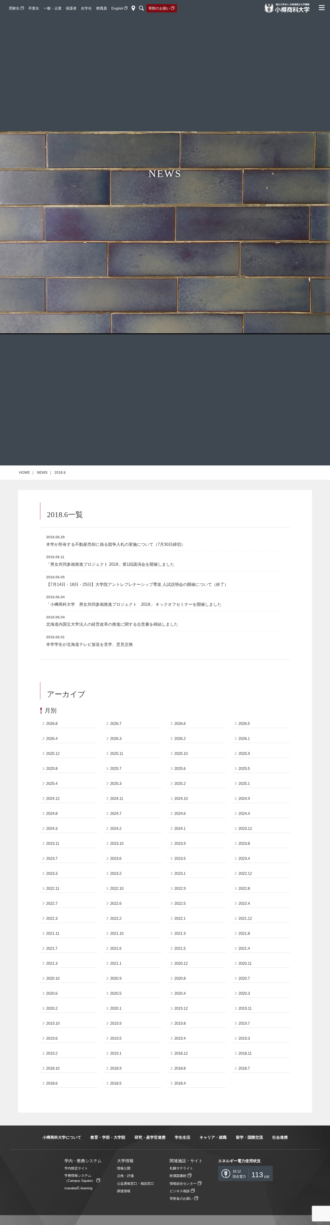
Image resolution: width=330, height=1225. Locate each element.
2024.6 (180, 813)
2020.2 (51, 1008)
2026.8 (51, 723)
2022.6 (115, 903)
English (117, 8)
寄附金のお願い (181, 1198)
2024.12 (53, 798)
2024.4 (244, 813)
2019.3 (244, 1038)
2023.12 (245, 828)
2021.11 (52, 933)
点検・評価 (125, 1176)
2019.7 (244, 1023)
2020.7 (244, 978)
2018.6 (51, 1083)
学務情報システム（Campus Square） (79, 1178)
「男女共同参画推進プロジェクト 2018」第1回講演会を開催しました (110, 564)
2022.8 (244, 888)
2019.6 (51, 1038)
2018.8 (180, 1068)
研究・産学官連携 (150, 1137)
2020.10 (53, 978)
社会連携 (280, 1137)
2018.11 (245, 1053)
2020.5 (115, 993)
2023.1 (180, 873)
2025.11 (116, 753)
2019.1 (115, 1053)
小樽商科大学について (62, 1137)
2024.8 (51, 813)
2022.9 (180, 888)
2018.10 (53, 1068)
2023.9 (180, 843)
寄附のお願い (159, 8)
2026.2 (180, 738)
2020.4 (180, 993)
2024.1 (180, 828)
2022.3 (51, 918)
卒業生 (33, 8)
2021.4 (244, 948)
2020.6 (51, 993)
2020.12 (181, 963)
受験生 (14, 8)
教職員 (101, 8)
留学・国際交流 (249, 1137)
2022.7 (51, 903)
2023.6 (115, 858)
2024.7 (115, 813)
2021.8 (244, 933)
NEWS (42, 472)
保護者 (71, 8)
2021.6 (115, 948)
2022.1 (180, 918)
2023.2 (115, 873)
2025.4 (51, 783)
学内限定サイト (76, 1168)
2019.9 (115, 1023)
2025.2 (180, 783)
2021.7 (51, 948)
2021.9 (180, 933)
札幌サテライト (181, 1168)
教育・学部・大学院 (107, 1137)
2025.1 (244, 783)
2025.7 (115, 768)
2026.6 (180, 723)
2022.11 (52, 888)
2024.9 (244, 798)
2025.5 (244, 768)
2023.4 (244, 858)
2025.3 (115, 783)
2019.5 (115, 1038)
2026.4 (51, 738)
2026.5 (244, 723)
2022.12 (245, 873)
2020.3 (244, 993)
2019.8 (180, 1023)
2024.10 (181, 798)
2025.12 (53, 753)
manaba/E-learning (78, 1188)
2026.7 (115, 723)
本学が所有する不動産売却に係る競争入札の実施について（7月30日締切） (115, 544)
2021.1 (115, 963)
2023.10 (116, 843)
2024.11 (116, 798)
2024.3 (51, 828)
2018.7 (244, 1068)
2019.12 (181, 1008)
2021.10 (116, 933)
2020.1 (115, 1008)
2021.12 (245, 918)
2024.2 (115, 828)
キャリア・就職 (213, 1137)
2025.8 (51, 768)
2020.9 (115, 978)
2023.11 (52, 843)
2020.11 (245, 963)
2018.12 (181, 1053)
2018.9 (115, 1068)
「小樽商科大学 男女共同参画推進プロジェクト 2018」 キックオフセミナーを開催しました (133, 604)
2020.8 (180, 978)
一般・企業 (53, 8)
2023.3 (51, 873)
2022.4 (244, 903)
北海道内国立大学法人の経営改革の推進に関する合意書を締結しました (112, 624)
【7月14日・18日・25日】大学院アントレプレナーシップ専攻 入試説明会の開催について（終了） (137, 584)
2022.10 (116, 888)
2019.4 (180, 1038)
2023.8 (244, 843)
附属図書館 (178, 1176)
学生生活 (182, 1137)
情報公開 (123, 1168)
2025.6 (180, 768)
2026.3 (115, 738)
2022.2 (115, 918)
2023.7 (51, 858)
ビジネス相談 (180, 1191)
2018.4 (180, 1083)
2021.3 (51, 963)
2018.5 (115, 1083)
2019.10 (53, 1023)
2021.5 (180, 948)
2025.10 (181, 753)
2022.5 (180, 903)
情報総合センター (183, 1183)
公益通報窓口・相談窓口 (135, 1183)
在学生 (86, 8)
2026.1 (244, 738)
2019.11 (245, 1008)
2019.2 (51, 1053)
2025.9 (244, 753)
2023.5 (180, 858)
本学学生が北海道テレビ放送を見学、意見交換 (89, 644)
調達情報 (123, 1191)
